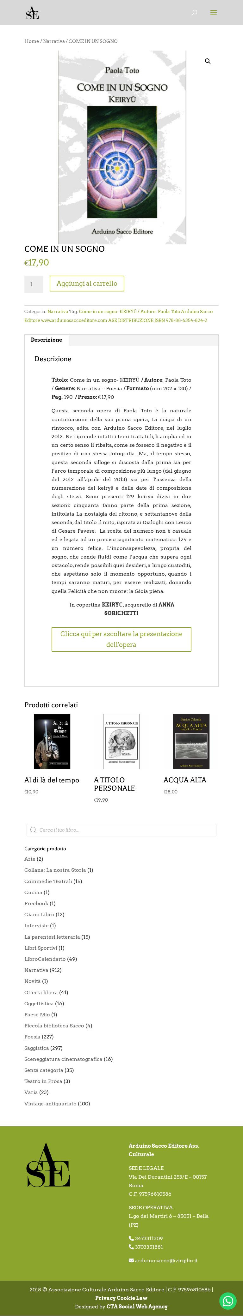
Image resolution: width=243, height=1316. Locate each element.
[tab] (46, 340)
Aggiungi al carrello (87, 283)
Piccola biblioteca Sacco (54, 1026)
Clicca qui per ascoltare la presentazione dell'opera (121, 639)
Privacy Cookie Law (121, 1298)
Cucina (33, 892)
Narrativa (54, 41)
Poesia (32, 1037)
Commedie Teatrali (48, 881)
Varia (31, 1092)
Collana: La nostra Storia (55, 870)
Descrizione (46, 340)
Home (31, 41)
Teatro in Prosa (43, 1081)
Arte (29, 859)
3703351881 (149, 1247)
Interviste (36, 926)
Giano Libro (39, 915)
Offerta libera (41, 993)
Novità (32, 981)
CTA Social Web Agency (137, 1307)
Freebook (36, 903)
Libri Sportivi (40, 948)
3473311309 (149, 1238)
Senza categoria (43, 1070)
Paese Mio (37, 1015)
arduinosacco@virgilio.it (166, 1261)
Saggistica (36, 1048)
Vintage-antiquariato (50, 1104)
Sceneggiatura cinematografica (63, 1059)
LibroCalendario (45, 959)
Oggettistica (39, 1004)
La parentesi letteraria (52, 937)
